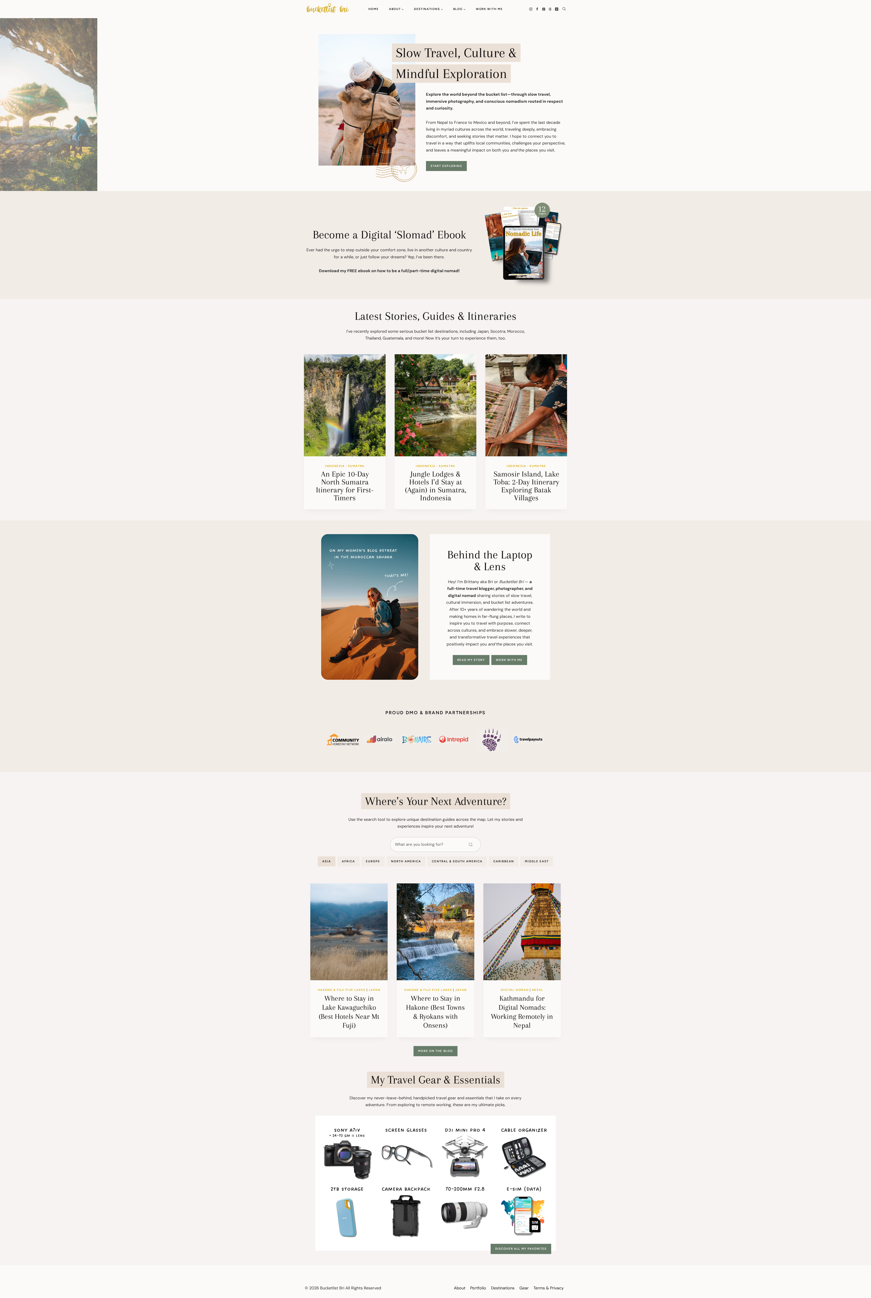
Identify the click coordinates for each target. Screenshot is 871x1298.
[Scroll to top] (848, 1280)
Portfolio (478, 1288)
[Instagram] (531, 9)
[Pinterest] (544, 9)
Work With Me (489, 9)
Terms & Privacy (548, 1288)
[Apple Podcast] (556, 9)
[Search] (474, 844)
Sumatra (356, 466)
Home (373, 9)
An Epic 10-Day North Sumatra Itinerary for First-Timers (345, 486)
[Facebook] (537, 9)
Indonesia (335, 466)
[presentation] (345, 405)
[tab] (326, 861)
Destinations (502, 1288)
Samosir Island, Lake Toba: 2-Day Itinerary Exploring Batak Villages (526, 486)
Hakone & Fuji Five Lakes (342, 990)
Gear (524, 1288)
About (459, 1288)
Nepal (537, 990)
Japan (374, 990)
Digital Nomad (515, 990)
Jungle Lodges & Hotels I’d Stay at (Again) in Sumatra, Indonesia (435, 486)
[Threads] (550, 9)
